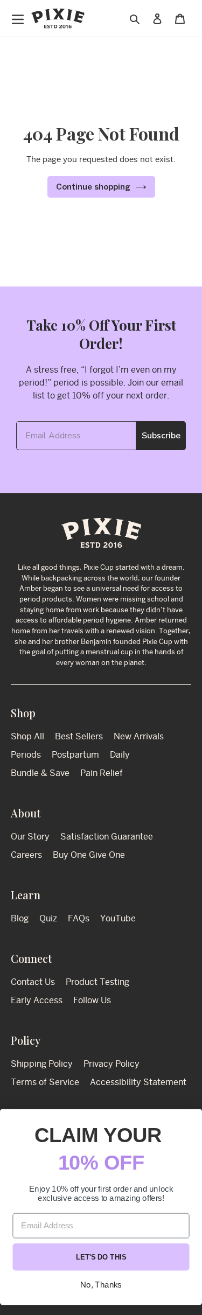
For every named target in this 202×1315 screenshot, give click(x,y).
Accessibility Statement (138, 1082)
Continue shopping (93, 187)
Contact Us (33, 982)
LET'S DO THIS (101, 1257)
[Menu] (15, 18)
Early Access (36, 1000)
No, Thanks (101, 1285)
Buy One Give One (89, 855)
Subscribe (161, 436)
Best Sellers (79, 736)
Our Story (30, 836)
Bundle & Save (40, 773)
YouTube (118, 918)
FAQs (78, 918)
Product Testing (97, 982)
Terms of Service (45, 1082)
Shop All (27, 736)
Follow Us (92, 1000)
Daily (120, 755)
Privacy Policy (111, 1064)
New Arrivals (139, 736)
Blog (20, 918)
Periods (26, 755)
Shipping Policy (42, 1064)
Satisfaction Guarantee (106, 836)
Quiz (48, 918)
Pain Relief (101, 773)
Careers (26, 855)
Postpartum (75, 755)
